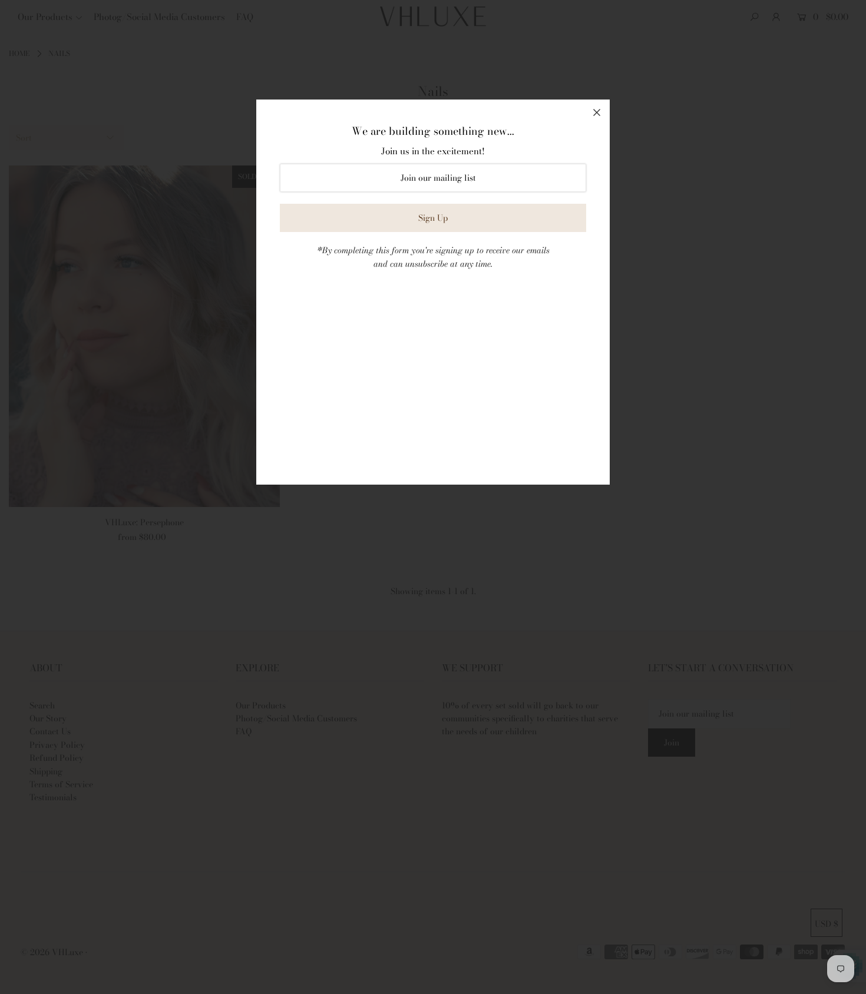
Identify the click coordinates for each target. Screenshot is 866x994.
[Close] (597, 112)
